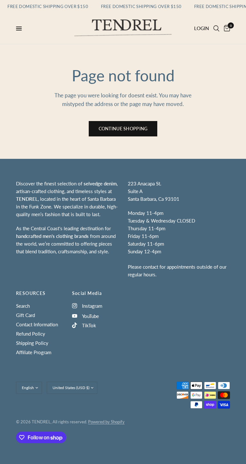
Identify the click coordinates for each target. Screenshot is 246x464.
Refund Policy (30, 334)
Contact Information (37, 324)
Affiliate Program (33, 352)
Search (23, 306)
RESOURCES (31, 293)
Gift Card (25, 315)
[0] (226, 28)
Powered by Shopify (106, 421)
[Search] (216, 28)
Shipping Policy (32, 343)
